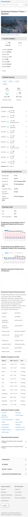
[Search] (22, 4)
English (5, 505)
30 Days (5, 84)
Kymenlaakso (5, 427)
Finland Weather (6, 1)
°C (19, 45)
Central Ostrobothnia (7, 419)
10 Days (10, 81)
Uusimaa (4, 412)
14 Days (17, 81)
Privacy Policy (18, 492)
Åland (3, 422)
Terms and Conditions (20, 498)
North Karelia (5, 432)
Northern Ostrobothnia (6, 495)
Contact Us (17, 489)
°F (21, 45)
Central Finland (19, 415)
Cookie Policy (18, 495)
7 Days (4, 81)
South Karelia (19, 422)
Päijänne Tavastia (6, 429)
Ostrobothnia (5, 424)
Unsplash (17, 34)
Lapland (18, 419)
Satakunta (18, 424)
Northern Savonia (20, 427)
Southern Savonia (20, 429)
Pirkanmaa (18, 412)
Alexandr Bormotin (9, 34)
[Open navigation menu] (26, 5)
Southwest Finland (5, 498)
